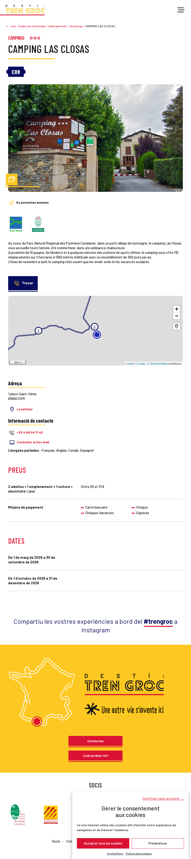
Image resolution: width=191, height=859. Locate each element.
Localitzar (25, 409)
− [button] (176, 316)
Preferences (158, 843)
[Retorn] (9, 26)
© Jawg (140, 363)
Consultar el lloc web (33, 442)
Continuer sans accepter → (163, 798)
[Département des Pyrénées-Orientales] (50, 814)
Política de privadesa (139, 853)
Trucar (27, 283)
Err (16, 72)
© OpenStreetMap (157, 363)
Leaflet (130, 363)
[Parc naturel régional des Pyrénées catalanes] (18, 814)
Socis (56, 841)
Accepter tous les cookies (103, 843)
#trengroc (158, 621)
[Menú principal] (181, 10)
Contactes (95, 741)
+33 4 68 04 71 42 (30, 432)
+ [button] (176, 309)
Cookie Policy (115, 853)
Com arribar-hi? (95, 756)
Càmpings (16, 38)
